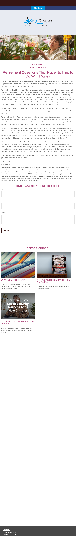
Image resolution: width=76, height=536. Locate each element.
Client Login (38, 8)
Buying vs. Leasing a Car (13, 280)
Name (3, 189)
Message (4, 212)
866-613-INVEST (14, 532)
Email (3, 201)
